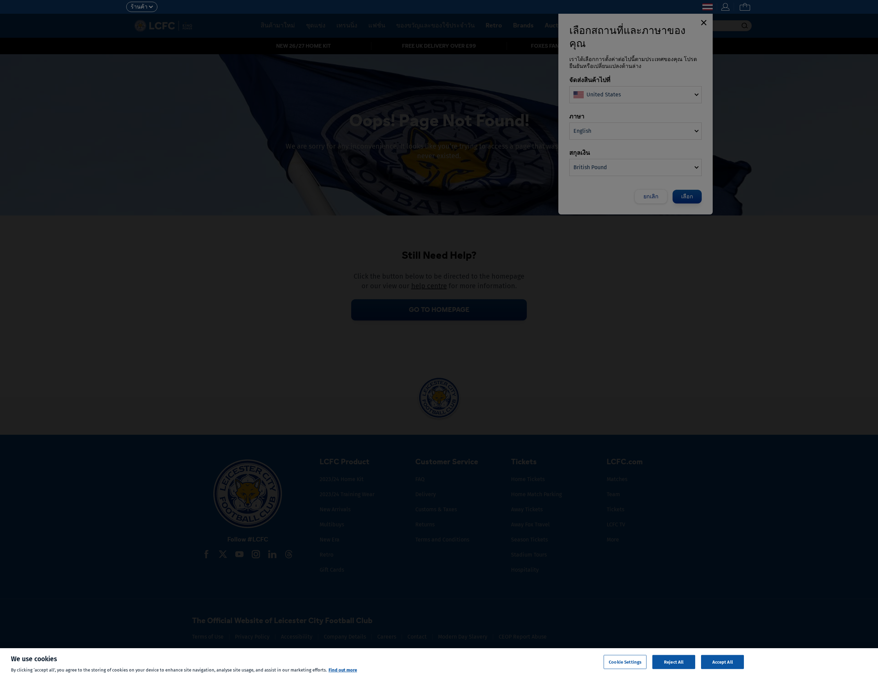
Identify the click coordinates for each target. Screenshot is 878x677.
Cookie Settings (625, 661)
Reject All (674, 661)
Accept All (722, 661)
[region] (439, 662)
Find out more (343, 670)
